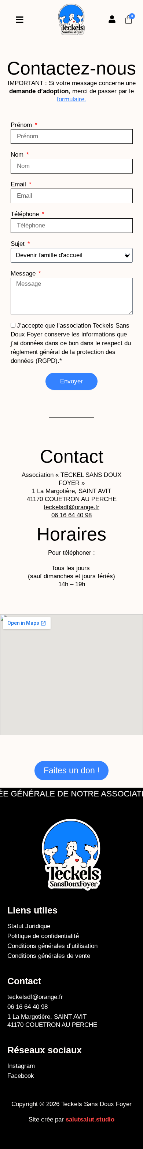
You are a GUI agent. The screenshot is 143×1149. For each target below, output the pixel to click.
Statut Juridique (28, 926)
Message (24, 273)
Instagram (21, 1065)
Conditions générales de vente (48, 955)
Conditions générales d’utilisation (53, 945)
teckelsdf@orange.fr (71, 507)
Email (19, 184)
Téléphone (26, 214)
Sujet (18, 243)
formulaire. (71, 99)
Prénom (22, 124)
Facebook (20, 1075)
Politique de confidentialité (43, 936)
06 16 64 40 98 (71, 515)
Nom (18, 154)
